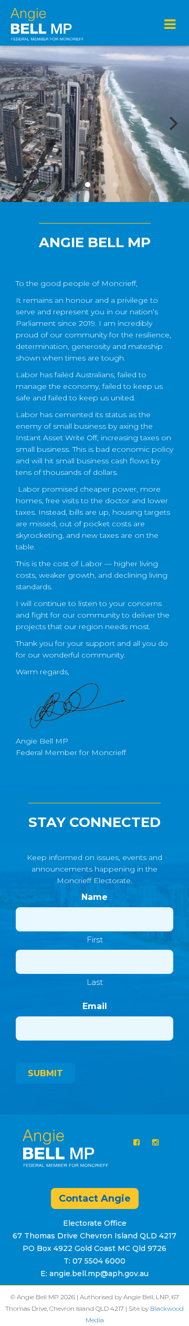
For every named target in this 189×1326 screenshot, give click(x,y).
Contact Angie (95, 1198)
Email (94, 1006)
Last (95, 982)
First (95, 940)
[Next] (172, 123)
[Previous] (16, 123)
